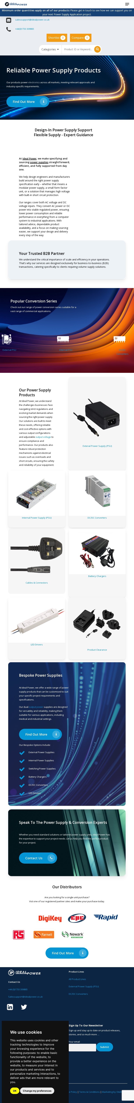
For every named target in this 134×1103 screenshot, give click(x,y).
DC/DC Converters (97, 517)
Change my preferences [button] (37, 1090)
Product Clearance (97, 649)
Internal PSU (54, 349)
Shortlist (56, 38)
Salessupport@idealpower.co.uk (25, 996)
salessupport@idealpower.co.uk (32, 19)
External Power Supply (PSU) (84, 986)
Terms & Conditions (89, 1091)
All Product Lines (77, 979)
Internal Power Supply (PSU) (36, 517)
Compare (80, 38)
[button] (127, 4)
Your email (74, 1041)
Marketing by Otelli (112, 1091)
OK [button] (15, 1090)
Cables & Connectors (37, 582)
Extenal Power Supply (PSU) (97, 446)
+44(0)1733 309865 (24, 28)
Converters (111, 353)
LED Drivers (37, 644)
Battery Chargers (97, 576)
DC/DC (110, 349)
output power (36, 706)
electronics (34, 82)
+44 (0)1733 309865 (18, 989)
